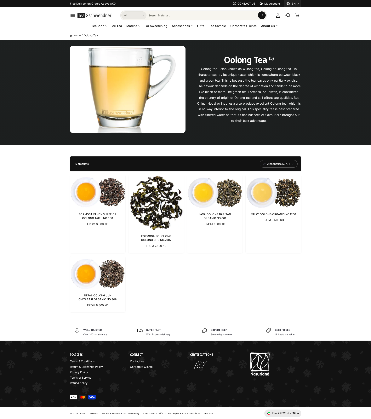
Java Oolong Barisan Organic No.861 (215, 216)
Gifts (161, 413)
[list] (185, 332)
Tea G (82, 413)
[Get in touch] (287, 15)
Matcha (131, 26)
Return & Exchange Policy (86, 366)
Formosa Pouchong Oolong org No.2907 (156, 238)
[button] (72, 15)
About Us (268, 26)
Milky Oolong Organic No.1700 (273, 214)
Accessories (181, 26)
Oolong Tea (91, 35)
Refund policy (79, 383)
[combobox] (207, 15)
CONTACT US (246, 3)
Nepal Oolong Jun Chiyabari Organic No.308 (97, 297)
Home (77, 35)
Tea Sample (173, 413)
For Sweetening (131, 413)
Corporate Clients (141, 366)
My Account (272, 3)
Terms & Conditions (82, 361)
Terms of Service (80, 377)
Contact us (137, 361)
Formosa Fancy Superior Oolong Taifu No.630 (97, 216)
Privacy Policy (79, 372)
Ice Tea (105, 413)
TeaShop (97, 26)
